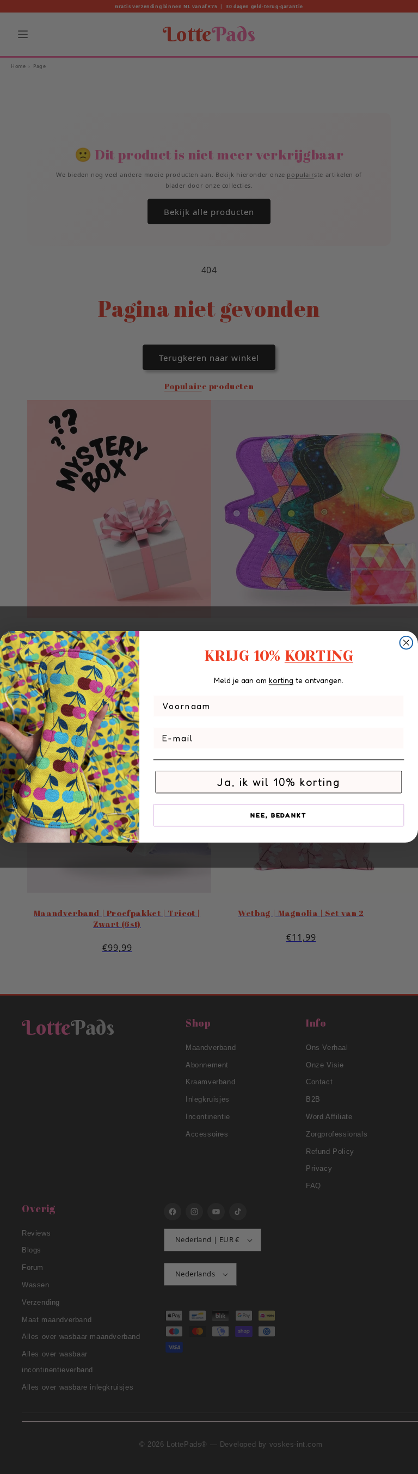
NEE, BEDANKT (278, 815)
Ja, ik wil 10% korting (278, 782)
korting (281, 680)
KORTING (319, 656)
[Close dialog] (406, 642)
